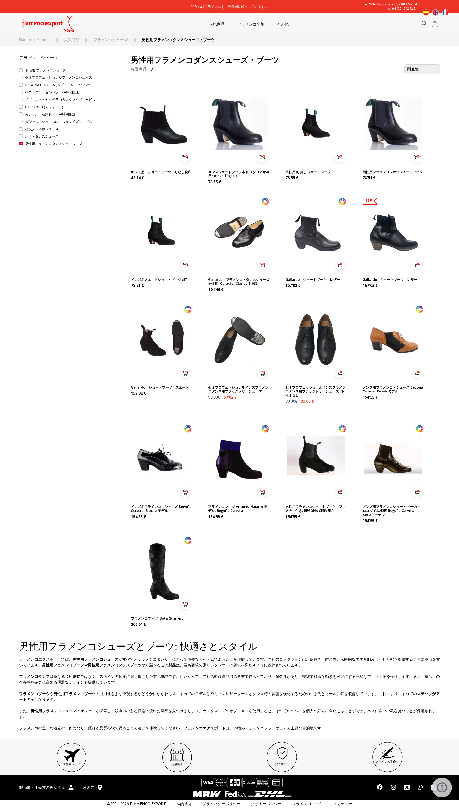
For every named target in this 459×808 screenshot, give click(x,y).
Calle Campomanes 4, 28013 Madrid (393, 4)
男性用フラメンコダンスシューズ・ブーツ (57, 143)
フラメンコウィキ (307, 804)
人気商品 (216, 24)
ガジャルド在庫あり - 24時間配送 (50, 114)
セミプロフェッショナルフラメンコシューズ (58, 77)
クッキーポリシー (266, 804)
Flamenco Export (34, 39)
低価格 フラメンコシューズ (45, 70)
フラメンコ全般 (250, 24)
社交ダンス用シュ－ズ (42, 129)
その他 (283, 24)
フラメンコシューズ (110, 39)
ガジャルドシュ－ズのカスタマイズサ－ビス (58, 121)
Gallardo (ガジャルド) (44, 107)
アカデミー (342, 804)
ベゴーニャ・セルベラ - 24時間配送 (52, 92)
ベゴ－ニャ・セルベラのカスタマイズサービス (60, 99)
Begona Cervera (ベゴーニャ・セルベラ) (58, 84)
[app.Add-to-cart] (185, 158)
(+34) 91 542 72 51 (404, 8)
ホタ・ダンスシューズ (42, 136)
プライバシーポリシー (221, 804)
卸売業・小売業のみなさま (42, 787)
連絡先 (89, 787)
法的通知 (184, 804)
